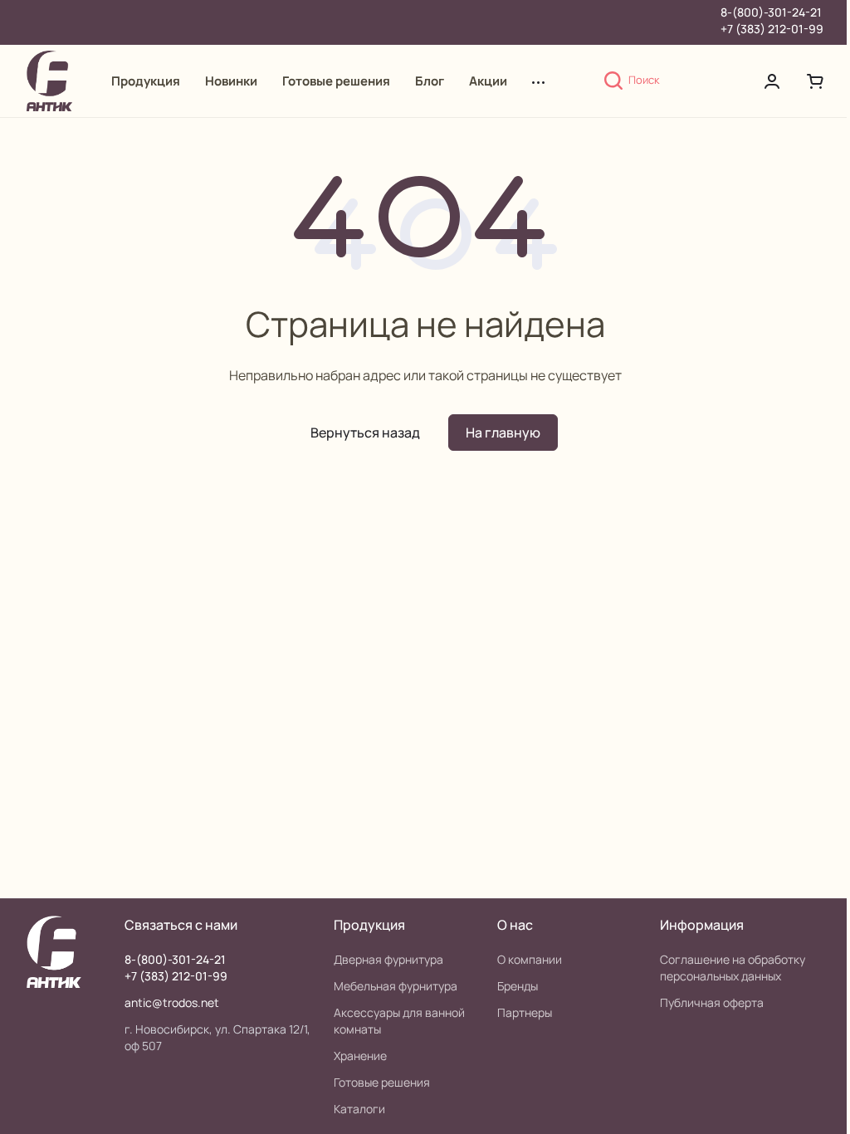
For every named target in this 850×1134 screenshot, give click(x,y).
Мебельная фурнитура (395, 986)
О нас (515, 925)
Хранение (360, 1055)
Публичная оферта (712, 1002)
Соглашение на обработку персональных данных (732, 967)
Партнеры (524, 1012)
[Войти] (772, 81)
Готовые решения (382, 1082)
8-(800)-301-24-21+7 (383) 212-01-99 (772, 20)
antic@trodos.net (172, 1002)
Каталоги (359, 1109)
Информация (702, 925)
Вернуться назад (365, 432)
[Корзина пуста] (815, 81)
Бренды (517, 986)
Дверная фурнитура (388, 959)
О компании (529, 959)
